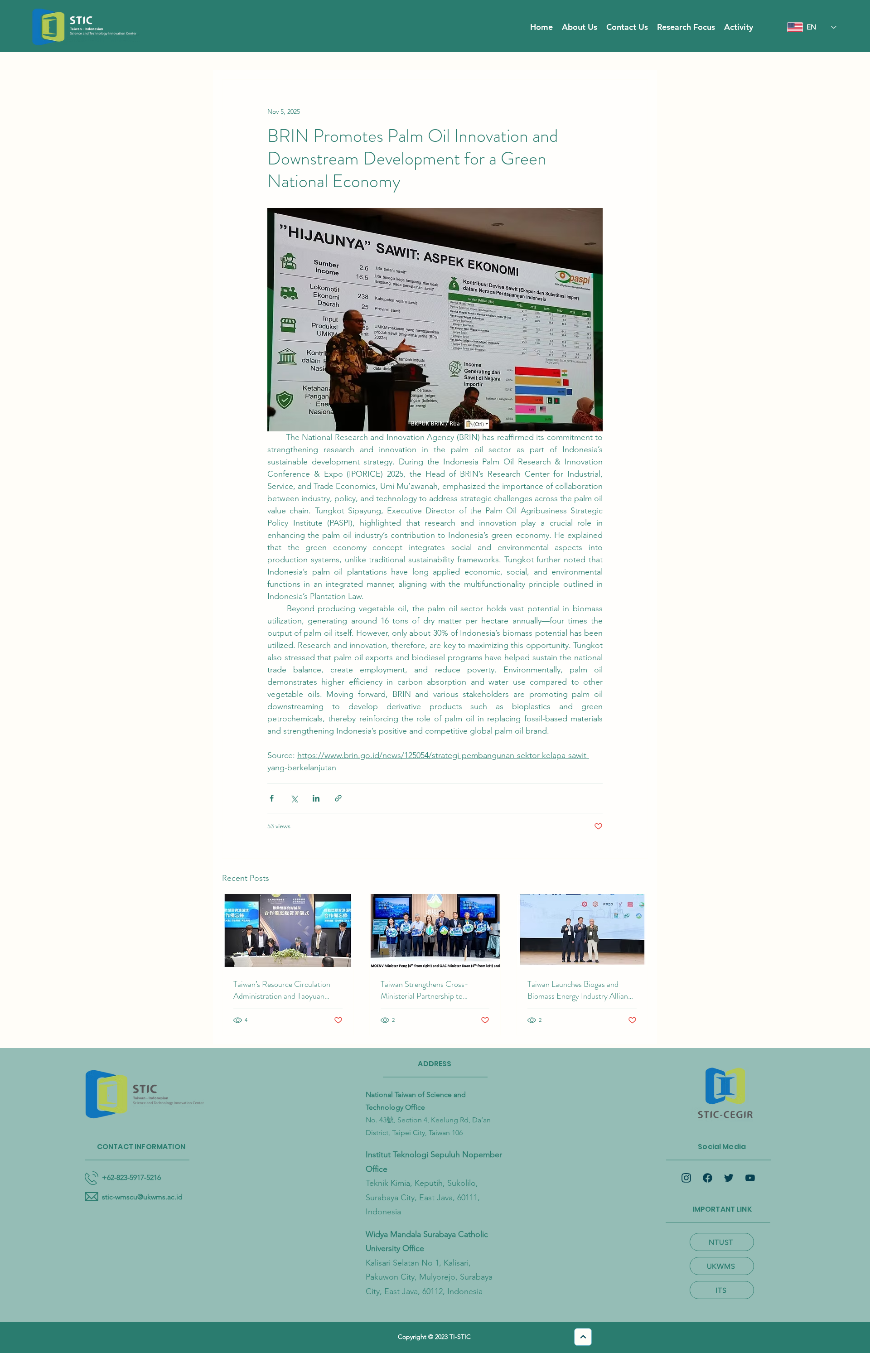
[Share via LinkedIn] (316, 798)
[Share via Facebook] (271, 798)
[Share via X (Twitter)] (294, 798)
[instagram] (686, 1178)
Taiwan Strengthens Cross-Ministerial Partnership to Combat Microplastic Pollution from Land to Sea (430, 990)
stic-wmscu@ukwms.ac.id (142, 1197)
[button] (579, 27)
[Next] (583, 1337)
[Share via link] (338, 798)
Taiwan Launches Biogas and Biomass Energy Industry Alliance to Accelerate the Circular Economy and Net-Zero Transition (581, 990)
